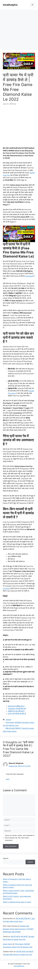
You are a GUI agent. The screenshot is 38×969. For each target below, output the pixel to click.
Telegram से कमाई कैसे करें (17, 709)
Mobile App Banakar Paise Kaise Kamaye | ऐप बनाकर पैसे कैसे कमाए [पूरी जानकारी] (18, 929)
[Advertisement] (19, 30)
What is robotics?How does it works (17, 902)
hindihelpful (10, 4)
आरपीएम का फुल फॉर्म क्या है (16, 711)
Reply (8, 779)
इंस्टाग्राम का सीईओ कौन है (16, 706)
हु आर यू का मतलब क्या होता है (17, 713)
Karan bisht (7, 944)
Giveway (6, 588)
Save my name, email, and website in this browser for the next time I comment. (19, 837)
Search (5, 858)
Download (29, 276)
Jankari (8, 720)
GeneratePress (19, 966)
